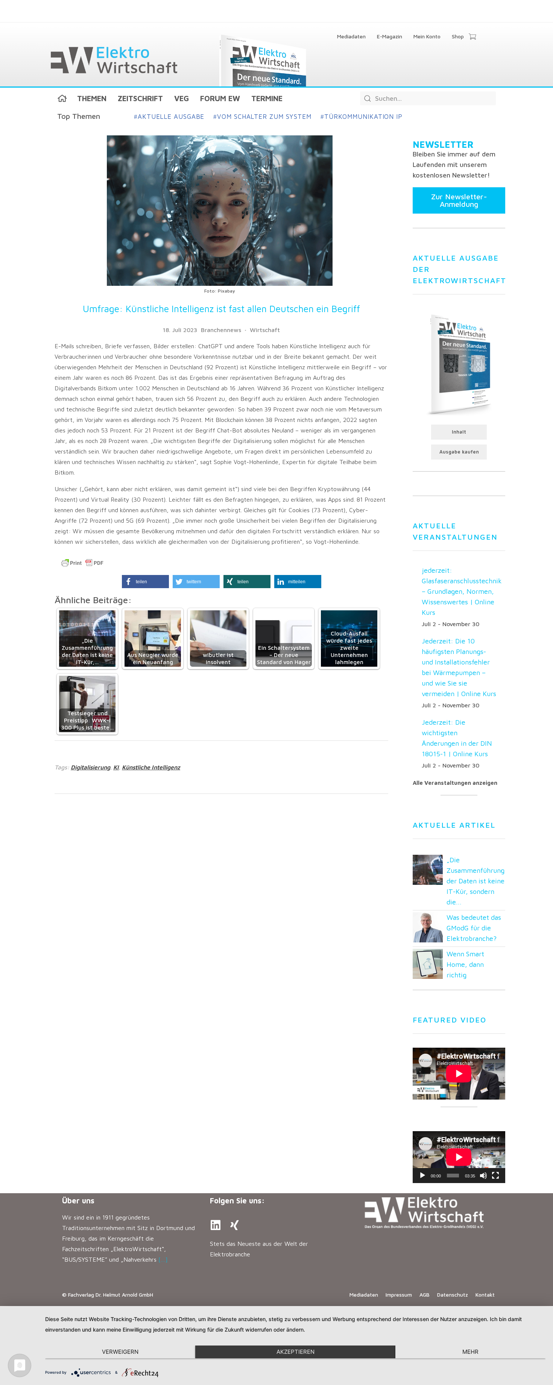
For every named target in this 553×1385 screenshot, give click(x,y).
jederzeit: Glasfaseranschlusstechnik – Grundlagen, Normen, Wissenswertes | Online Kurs (462, 591)
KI (116, 767)
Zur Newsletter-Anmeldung (459, 200)
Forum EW (220, 98)
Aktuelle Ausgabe (169, 116)
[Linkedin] (215, 1225)
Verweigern (120, 1351)
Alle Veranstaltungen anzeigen (455, 783)
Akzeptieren (295, 1351)
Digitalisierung (90, 767)
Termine (267, 98)
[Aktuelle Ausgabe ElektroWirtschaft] (459, 364)
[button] (145, 581)
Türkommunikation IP (362, 116)
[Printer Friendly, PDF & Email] (82, 563)
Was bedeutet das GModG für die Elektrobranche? (474, 927)
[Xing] (234, 1225)
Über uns (78, 1200)
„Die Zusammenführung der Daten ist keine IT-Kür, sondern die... (475, 881)
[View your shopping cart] (472, 37)
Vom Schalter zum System (262, 116)
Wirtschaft (265, 329)
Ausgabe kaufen (459, 452)
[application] (459, 1157)
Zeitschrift (140, 98)
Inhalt (459, 432)
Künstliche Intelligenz (151, 767)
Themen (91, 98)
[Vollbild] (495, 1175)
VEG (181, 98)
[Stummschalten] (483, 1175)
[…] (163, 1259)
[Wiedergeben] (422, 1175)
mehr (470, 1351)
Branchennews (221, 329)
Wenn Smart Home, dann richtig (465, 964)
